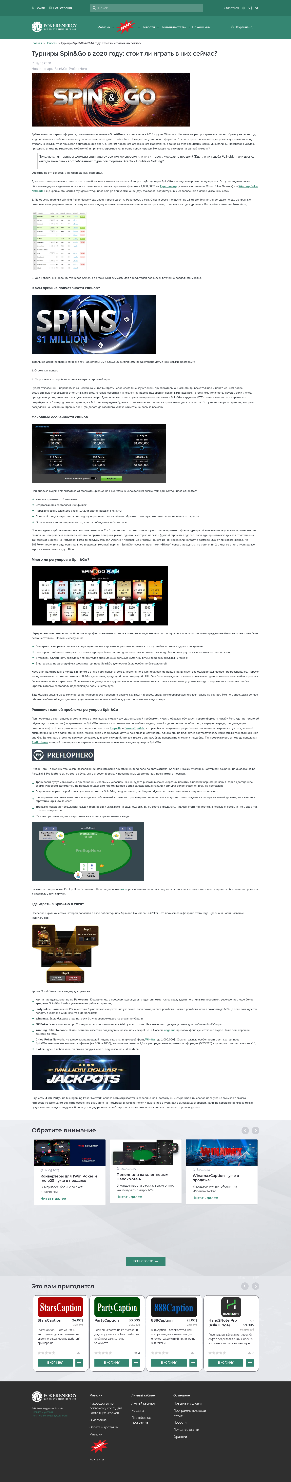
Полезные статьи (173, 27)
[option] (70, 1172)
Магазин (103, 27)
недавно (170, 1030)
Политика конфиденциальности (50, 1415)
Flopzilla (115, 728)
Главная (37, 43)
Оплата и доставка (103, 1427)
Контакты (96, 1459)
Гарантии (180, 1437)
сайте (123, 889)
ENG (256, 8)
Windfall (150, 1039)
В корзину (55, 1362)
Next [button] (255, 1130)
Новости (148, 27)
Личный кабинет (143, 1403)
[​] (126, 27)
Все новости (143, 1261)
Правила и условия (42, 1412)
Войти (39, 8)
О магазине (98, 1420)
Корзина (243, 27)
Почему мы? (201, 27)
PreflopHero (40, 742)
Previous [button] (245, 1130)
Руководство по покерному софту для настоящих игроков (105, 1408)
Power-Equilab (134, 728)
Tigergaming (168, 186)
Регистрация (61, 8)
